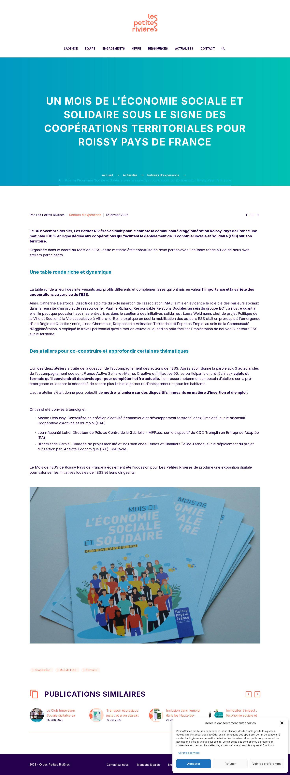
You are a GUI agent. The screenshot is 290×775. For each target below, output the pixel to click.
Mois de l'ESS (68, 670)
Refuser (230, 764)
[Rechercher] (223, 48)
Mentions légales (148, 764)
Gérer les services (189, 752)
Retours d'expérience (85, 215)
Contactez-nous (118, 764)
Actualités (184, 48)
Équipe (90, 48)
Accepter (193, 764)
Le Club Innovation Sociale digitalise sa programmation (61, 715)
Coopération (42, 670)
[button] (282, 723)
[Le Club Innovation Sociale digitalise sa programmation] (38, 715)
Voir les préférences (266, 764)
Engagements (113, 48)
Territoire (91, 670)
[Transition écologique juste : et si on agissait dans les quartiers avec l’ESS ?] (97, 715)
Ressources (158, 48)
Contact (207, 48)
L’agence (71, 48)
